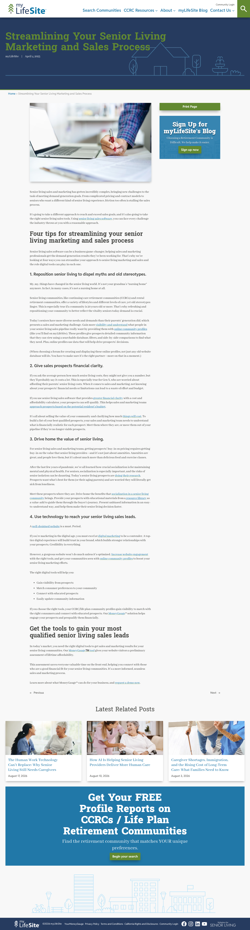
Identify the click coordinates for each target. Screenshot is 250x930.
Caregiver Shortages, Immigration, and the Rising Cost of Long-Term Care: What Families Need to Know (200, 765)
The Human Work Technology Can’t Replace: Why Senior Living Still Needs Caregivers (33, 765)
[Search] (243, 8)
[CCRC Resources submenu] (156, 10)
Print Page (190, 107)
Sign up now (190, 150)
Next (213, 692)
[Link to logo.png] (223, 924)
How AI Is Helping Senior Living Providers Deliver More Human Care (120, 762)
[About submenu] (174, 10)
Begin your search (125, 856)
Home (11, 93)
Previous (39, 692)
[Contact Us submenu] (233, 10)
